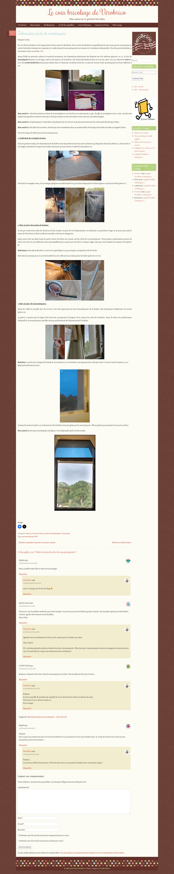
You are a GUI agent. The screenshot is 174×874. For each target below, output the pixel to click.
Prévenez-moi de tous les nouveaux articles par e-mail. (42, 841)
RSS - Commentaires (141, 90)
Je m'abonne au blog (137, 78)
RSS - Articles (138, 87)
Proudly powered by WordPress (74, 868)
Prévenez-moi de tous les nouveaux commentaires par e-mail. (44, 835)
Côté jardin (66, 533)
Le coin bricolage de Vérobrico (87, 12)
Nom (20, 818)
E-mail (21, 824)
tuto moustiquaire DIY (30, 536)
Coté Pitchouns (84, 25)
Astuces (28, 533)
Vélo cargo (117, 25)
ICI (41, 51)
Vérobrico (22, 25)
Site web (21, 830)
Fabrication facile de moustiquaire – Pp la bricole (47, 717)
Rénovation (35, 25)
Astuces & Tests (102, 25)
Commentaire (23, 787)
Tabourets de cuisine (141, 133)
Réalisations (49, 25)
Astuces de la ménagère (52, 533)
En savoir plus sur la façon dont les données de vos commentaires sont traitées (92, 853)
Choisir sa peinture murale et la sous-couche (36, 542)
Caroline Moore (104, 868)
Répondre (23, 574)
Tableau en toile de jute (122, 542)
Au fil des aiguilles (66, 25)
